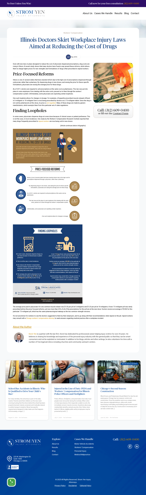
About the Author (22, 326)
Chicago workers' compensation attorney (40, 318)
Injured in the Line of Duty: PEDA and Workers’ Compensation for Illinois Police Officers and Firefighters (72, 391)
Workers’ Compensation (83, 447)
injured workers (44, 121)
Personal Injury (80, 451)
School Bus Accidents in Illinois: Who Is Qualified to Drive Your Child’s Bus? (26, 391)
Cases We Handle (103, 13)
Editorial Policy (85, 486)
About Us (87, 13)
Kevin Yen (33, 334)
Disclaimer (73, 486)
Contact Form (120, 113)
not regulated (51, 103)
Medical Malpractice (82, 455)
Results (118, 13)
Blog (126, 13)
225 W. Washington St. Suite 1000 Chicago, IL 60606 (22, 459)
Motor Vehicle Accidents (84, 444)
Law (90, 363)
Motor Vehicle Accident (37, 363)
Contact (135, 13)
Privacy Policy (60, 486)
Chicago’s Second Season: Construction (113, 390)
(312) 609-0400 (131, 3)
